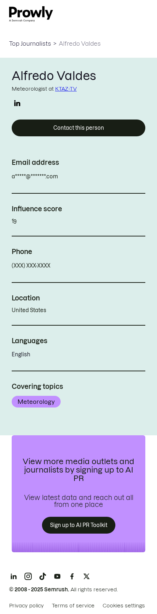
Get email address (89, 176)
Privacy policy (26, 605)
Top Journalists (30, 43)
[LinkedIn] (13, 576)
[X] (86, 576)
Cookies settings (124, 605)
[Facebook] (72, 576)
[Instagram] (28, 576)
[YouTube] (57, 576)
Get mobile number (83, 266)
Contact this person (78, 128)
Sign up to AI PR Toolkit (78, 525)
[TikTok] (42, 576)
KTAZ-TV (66, 89)
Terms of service (73, 605)
